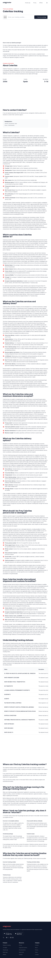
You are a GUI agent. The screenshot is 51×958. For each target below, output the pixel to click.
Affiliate (41, 2)
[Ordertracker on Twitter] (8, 937)
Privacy (36, 949)
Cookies (37, 954)
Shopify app (27, 2)
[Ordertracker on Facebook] (11, 937)
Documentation (22, 949)
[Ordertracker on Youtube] (6, 937)
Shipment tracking (7, 945)
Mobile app (5, 952)
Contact (37, 945)
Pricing (34, 2)
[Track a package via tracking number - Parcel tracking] (7, 3)
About (36, 947)
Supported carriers (23, 947)
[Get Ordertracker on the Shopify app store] (13, 937)
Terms (36, 952)
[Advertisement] (25, 30)
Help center (21, 952)
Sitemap (20, 954)
